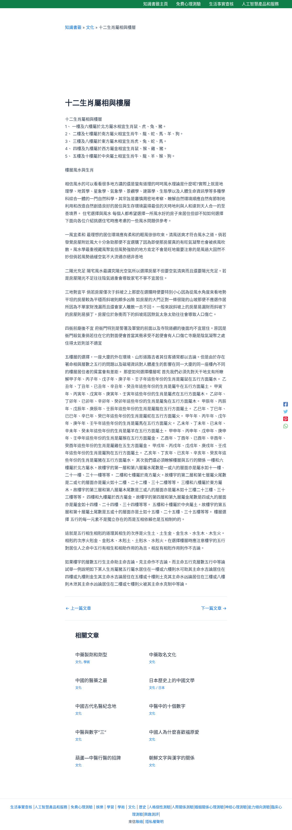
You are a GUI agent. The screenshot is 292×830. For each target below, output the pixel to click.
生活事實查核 (21, 807)
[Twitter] (285, 411)
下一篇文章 (214, 608)
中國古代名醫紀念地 (95, 706)
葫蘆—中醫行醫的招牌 (98, 758)
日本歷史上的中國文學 (172, 680)
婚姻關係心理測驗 (209, 807)
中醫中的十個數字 (167, 706)
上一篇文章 (78, 608)
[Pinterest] (285, 418)
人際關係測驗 (182, 807)
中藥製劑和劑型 (91, 655)
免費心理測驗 (82, 807)
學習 (110, 807)
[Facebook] (285, 404)
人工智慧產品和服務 (50, 807)
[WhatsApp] (285, 425)
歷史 (142, 807)
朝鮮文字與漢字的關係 (172, 758)
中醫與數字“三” (90, 732)
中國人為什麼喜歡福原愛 (174, 732)
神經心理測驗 (236, 807)
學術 (86, 662)
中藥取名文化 (162, 655)
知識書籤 (73, 27)
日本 (161, 687)
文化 (90, 27)
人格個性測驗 (159, 807)
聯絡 (139, 821)
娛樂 (99, 807)
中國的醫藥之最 (91, 680)
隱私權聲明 (154, 821)
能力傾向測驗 (259, 807)
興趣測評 (151, 814)
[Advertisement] (146, 64)
